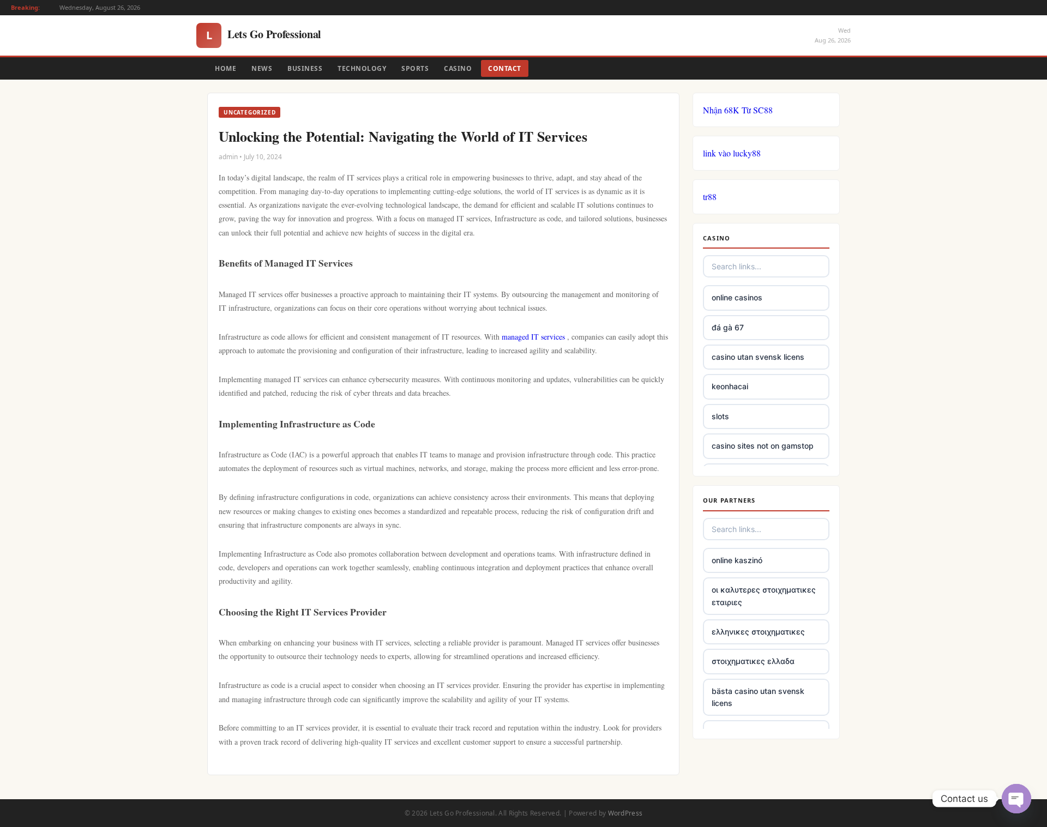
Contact (504, 68)
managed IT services (533, 336)
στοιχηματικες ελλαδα (753, 661)
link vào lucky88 (732, 153)
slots (720, 416)
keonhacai (730, 386)
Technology (362, 68)
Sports (415, 68)
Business (304, 68)
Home (225, 68)
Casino (458, 68)
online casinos (737, 297)
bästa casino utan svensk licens (758, 697)
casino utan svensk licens (758, 356)
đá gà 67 (728, 327)
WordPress (625, 813)
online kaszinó (737, 560)
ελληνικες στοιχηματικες (758, 631)
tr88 (710, 196)
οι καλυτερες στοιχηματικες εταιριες (764, 595)
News (261, 68)
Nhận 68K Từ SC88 (738, 110)
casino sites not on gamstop (763, 445)
